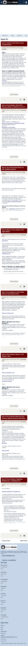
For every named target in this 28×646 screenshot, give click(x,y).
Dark (25, 643)
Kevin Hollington (4, 579)
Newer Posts (6, 540)
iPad (2, 627)
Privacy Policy (3, 639)
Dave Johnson (4, 572)
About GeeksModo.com (8, 555)
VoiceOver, (4, 80)
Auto (19, 643)
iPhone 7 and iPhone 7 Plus (8, 372)
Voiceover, (13, 208)
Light (22, 643)
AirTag (12, 35)
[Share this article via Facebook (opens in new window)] (24, 99)
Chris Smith (3, 593)
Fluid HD (14, 643)
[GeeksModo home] (10, 4)
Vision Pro (3, 633)
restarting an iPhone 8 (7, 381)
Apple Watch (5, 240)
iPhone (2, 625)
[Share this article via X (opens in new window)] (20, 99)
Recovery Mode (5, 450)
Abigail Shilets (4, 586)
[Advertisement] (14, 19)
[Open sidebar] (26, 2)
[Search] (23, 2)
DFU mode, (4, 443)
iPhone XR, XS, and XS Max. (8, 127)
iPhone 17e (5, 35)
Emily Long (3, 600)
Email (2, 568)
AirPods (2, 635)
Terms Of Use (3, 641)
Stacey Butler (3, 607)
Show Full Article (14, 94)
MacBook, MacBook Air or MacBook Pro (11, 491)
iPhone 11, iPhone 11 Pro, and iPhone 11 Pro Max (13, 123)
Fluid (11, 643)
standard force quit (6, 253)
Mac (2, 629)
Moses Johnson (4, 565)
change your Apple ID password (14, 201)
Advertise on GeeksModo (9, 560)
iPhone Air (19, 35)
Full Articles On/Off (4, 643)
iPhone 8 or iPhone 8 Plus (8, 313)
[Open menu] (2, 2)
